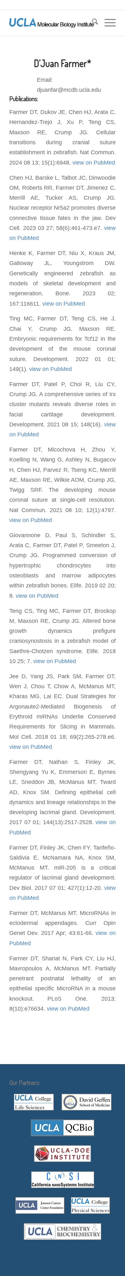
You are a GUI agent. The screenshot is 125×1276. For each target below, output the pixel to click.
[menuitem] (92, 23)
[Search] (92, 23)
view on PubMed (93, 162)
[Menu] (107, 23)
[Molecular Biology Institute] (51, 23)
